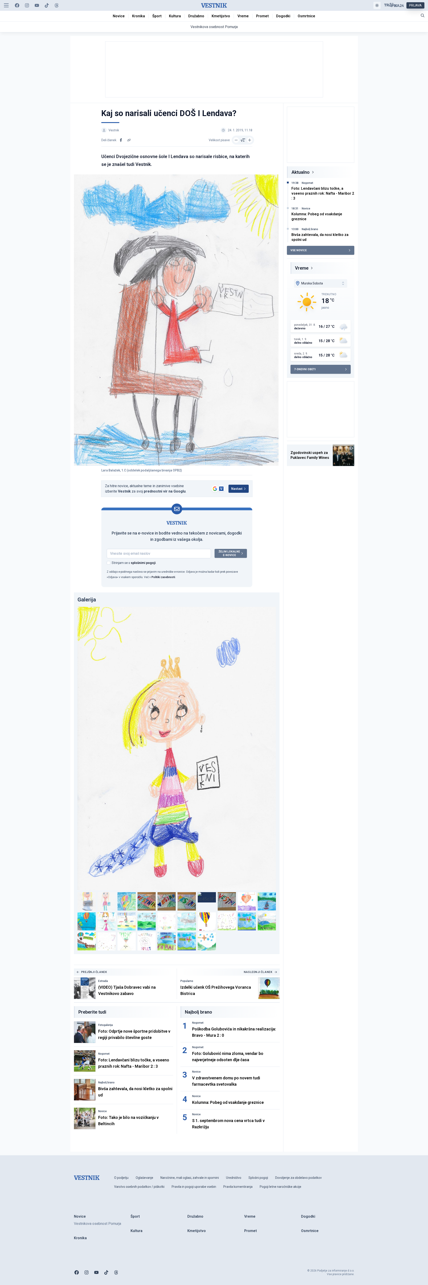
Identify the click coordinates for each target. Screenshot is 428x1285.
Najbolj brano (106, 1082)
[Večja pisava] (249, 140)
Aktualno (300, 172)
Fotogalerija (105, 1025)
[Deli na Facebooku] (120, 140)
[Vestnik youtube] (36, 5)
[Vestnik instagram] (26, 5)
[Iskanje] (422, 15)
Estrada (103, 981)
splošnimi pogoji (143, 563)
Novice (102, 1111)
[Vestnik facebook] (17, 5)
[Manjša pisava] (236, 140)
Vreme (301, 268)
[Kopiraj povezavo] (129, 140)
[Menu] (6, 5)
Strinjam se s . (134, 563)
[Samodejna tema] (377, 5)
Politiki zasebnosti (163, 577)
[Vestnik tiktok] (46, 5)
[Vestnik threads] (56, 5)
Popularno (186, 981)
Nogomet (104, 1053)
